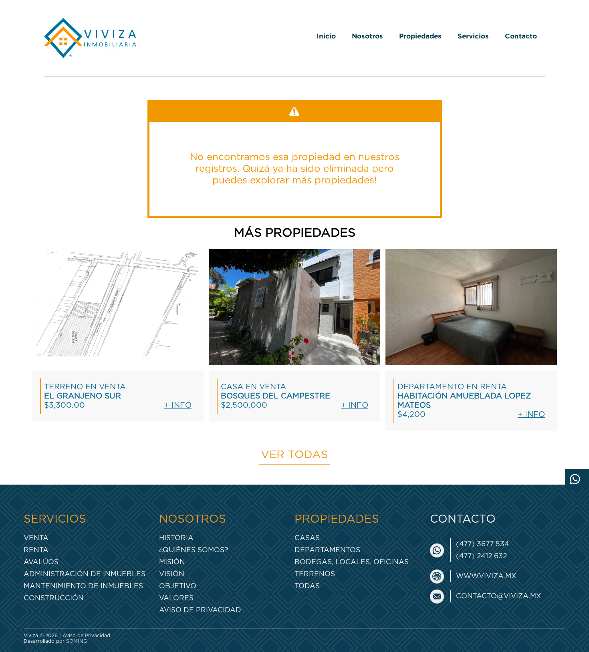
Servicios (473, 36)
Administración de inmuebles (84, 574)
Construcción (54, 598)
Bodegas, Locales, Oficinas (351, 562)
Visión (171, 574)
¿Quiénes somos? (193, 550)
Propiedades (420, 36)
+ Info (178, 405)
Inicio (326, 36)
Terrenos (314, 574)
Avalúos (41, 562)
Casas (307, 538)
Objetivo (177, 586)
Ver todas (294, 455)
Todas (307, 586)
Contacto (521, 36)
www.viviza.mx (486, 576)
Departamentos (327, 550)
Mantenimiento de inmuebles (83, 586)
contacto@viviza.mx (498, 596)
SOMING (76, 641)
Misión (172, 562)
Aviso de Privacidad (200, 610)
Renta (36, 550)
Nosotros (367, 36)
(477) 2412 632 (481, 556)
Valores (176, 598)
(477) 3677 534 (482, 544)
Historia (176, 538)
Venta (36, 538)
